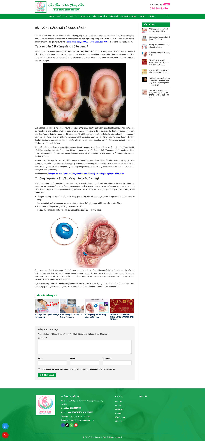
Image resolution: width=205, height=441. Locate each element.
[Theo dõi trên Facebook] (63, 425)
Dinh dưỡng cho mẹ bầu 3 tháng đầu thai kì (159, 38)
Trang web (107, 358)
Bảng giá (85, 16)
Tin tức (142, 16)
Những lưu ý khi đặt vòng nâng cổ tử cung (159, 46)
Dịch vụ (73, 16)
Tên (40, 358)
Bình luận (42, 338)
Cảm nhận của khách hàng (122, 16)
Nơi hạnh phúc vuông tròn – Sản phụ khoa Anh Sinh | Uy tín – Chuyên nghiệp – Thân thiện (159, 81)
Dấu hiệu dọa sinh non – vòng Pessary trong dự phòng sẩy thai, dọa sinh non (159, 93)
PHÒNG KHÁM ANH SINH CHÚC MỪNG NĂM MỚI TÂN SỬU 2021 (159, 62)
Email (73, 358)
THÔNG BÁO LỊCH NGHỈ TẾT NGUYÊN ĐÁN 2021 (159, 71)
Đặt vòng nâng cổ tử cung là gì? (159, 53)
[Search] (167, 16)
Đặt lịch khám (100, 16)
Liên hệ (152, 16)
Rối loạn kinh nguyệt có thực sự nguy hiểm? (158, 30)
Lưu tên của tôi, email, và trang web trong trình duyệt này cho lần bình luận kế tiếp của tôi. (78, 369)
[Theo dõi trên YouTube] (76, 425)
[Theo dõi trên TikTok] (67, 425)
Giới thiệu (62, 16)
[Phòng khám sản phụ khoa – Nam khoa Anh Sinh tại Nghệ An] (61, 7)
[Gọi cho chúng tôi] (71, 425)
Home (52, 16)
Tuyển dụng (120, 417)
